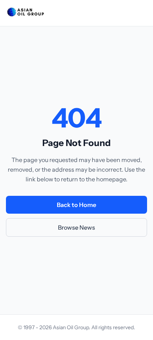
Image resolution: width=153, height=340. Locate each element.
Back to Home (76, 204)
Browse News (76, 227)
